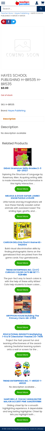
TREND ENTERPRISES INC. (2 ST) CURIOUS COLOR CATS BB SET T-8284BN (22, 272)
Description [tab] (9, 118)
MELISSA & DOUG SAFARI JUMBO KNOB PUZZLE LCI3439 (22, 197)
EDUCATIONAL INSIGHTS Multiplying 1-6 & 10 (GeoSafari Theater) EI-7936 (22, 335)
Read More (22, 188)
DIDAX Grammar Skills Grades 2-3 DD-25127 (22, 169)
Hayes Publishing (22, 13)
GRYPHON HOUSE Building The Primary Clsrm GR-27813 (22, 317)
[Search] (41, 9)
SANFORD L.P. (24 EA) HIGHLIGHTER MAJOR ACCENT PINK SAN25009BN (22, 400)
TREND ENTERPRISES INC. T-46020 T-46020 (22, 382)
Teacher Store (7, 13)
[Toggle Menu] (3, 3)
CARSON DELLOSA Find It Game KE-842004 (22, 243)
